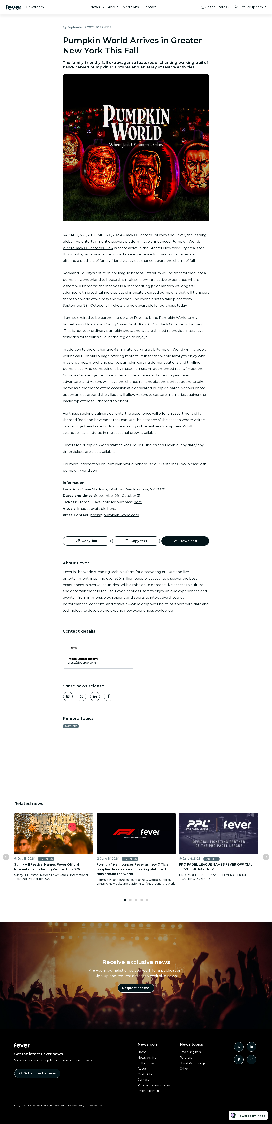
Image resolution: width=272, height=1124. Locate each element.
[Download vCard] (127, 644)
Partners (70, 726)
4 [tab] (141, 900)
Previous (6, 857)
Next (266, 857)
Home (142, 1052)
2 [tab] (130, 900)
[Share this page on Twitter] (81, 696)
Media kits (131, 7)
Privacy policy (76, 1105)
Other (184, 1068)
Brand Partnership (192, 1063)
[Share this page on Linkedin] (95, 696)
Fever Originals (190, 1052)
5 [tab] (147, 900)
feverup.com (252, 7)
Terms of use (95, 1105)
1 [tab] (125, 900)
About (113, 7)
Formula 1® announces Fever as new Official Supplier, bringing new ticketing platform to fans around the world (133, 869)
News (95, 7)
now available (141, 305)
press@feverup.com (82, 662)
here (138, 502)
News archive (147, 1057)
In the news (146, 1063)
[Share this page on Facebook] (108, 696)
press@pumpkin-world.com (114, 515)
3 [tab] (136, 900)
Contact (149, 7)
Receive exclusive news (154, 1085)
